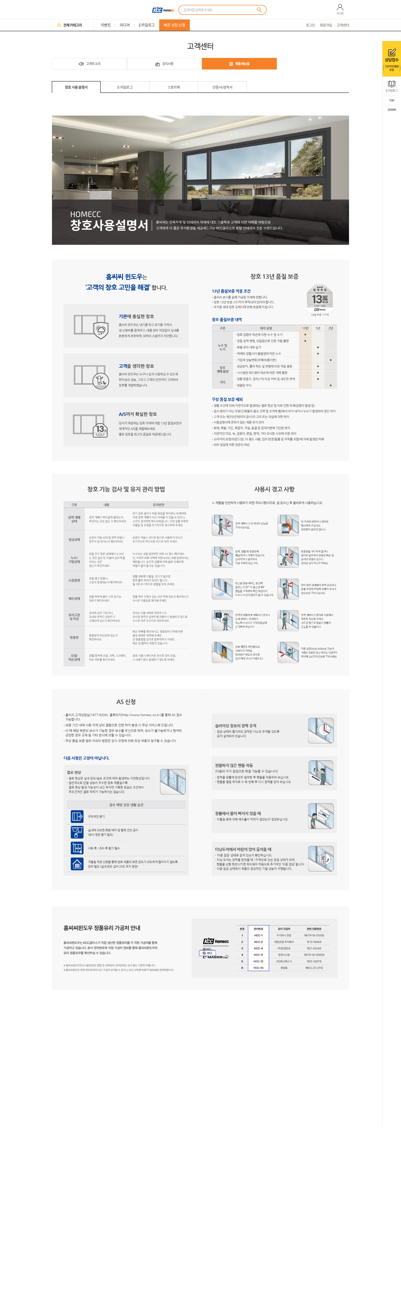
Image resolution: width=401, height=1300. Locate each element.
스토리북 (174, 87)
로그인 (310, 25)
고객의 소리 (93, 63)
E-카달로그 (125, 87)
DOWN (392, 109)
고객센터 (343, 25)
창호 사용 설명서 (76, 87)
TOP (391, 100)
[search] (259, 10)
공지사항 (167, 63)
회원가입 (326, 25)
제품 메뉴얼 (242, 63)
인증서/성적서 (222, 87)
